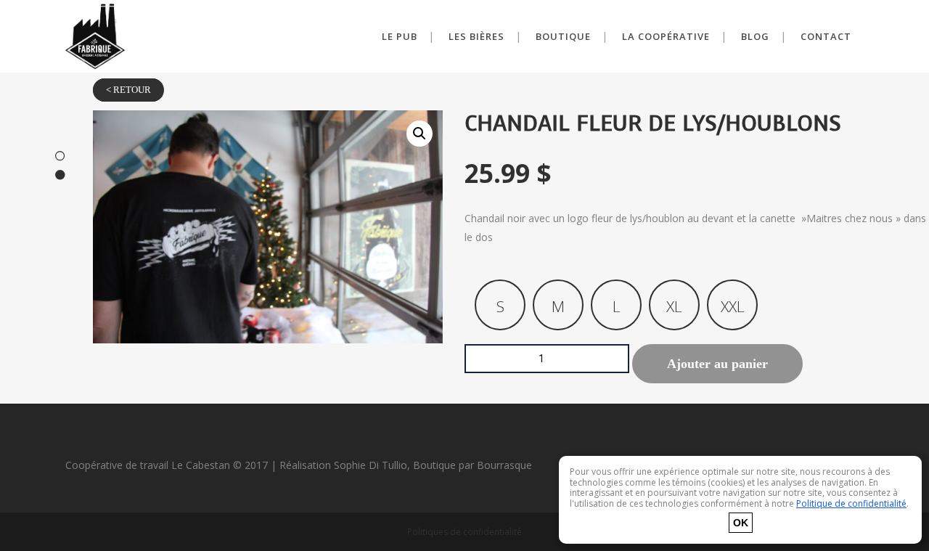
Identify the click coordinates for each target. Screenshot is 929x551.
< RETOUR (128, 90)
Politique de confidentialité (851, 503)
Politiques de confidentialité (464, 532)
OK (740, 522)
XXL (733, 306)
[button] (419, 134)
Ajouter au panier (717, 363)
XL (674, 306)
